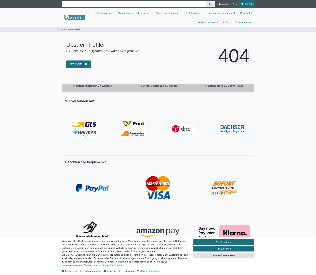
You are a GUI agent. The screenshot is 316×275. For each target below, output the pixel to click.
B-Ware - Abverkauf (208, 22)
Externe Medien (93, 271)
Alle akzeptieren (224, 242)
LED (225, 22)
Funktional (128, 271)
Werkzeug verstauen (167, 13)
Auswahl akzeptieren (224, 255)
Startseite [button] (76, 64)
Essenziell (72, 271)
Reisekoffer (246, 13)
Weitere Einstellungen (148, 271)
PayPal (112, 271)
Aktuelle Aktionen (104, 13)
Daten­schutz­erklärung (113, 265)
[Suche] (210, 4)
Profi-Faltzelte (193, 13)
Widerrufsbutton (243, 22)
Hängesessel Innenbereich (222, 13)
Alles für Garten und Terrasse (133, 13)
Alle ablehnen (224, 248)
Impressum (121, 261)
